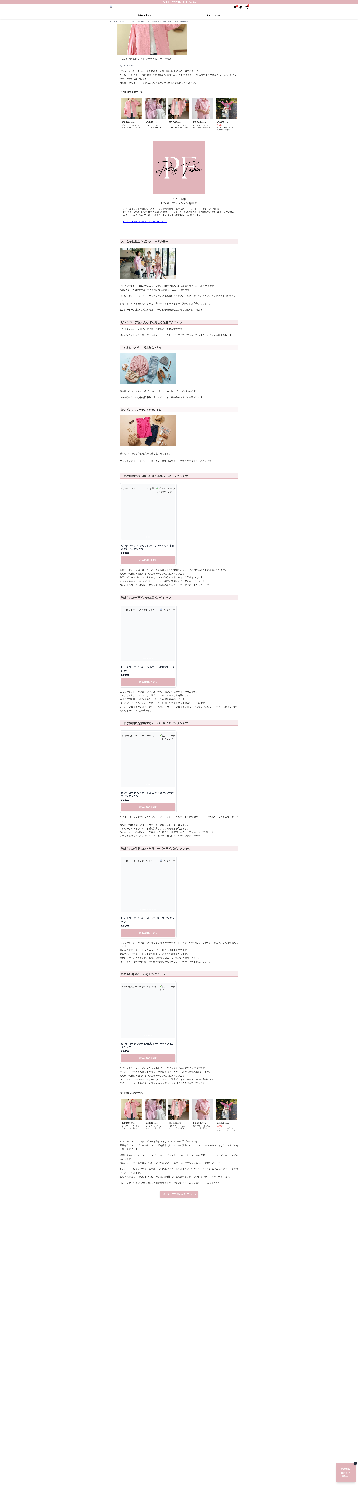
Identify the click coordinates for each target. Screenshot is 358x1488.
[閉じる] (355, 1463)
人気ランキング (213, 15)
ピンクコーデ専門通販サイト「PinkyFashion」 (145, 221)
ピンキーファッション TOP (122, 21)
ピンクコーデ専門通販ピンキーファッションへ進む (178, 1195)
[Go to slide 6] (152, 658)
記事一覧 (141, 21)
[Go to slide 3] (149, 537)
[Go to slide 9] (154, 909)
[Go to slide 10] (155, 909)
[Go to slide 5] (150, 658)
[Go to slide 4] (149, 658)
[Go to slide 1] (146, 537)
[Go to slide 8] (152, 909)
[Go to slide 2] (148, 537)
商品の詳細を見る (148, 560)
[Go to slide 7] (150, 909)
